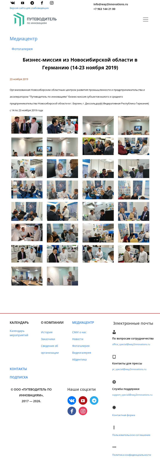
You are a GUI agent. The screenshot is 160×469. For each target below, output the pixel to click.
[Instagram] (52, 3)
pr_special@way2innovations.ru (129, 369)
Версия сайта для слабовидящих (29, 8)
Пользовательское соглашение (131, 435)
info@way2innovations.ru (110, 4)
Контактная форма (123, 415)
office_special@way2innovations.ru (131, 344)
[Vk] (13, 3)
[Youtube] (22, 3)
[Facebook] (42, 3)
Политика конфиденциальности (131, 455)
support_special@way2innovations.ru (132, 394)
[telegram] (32, 3)
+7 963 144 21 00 (104, 9)
